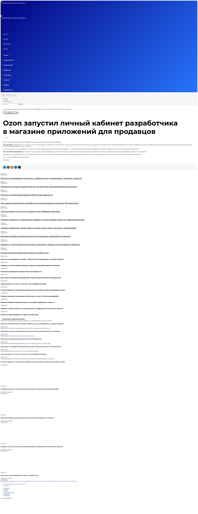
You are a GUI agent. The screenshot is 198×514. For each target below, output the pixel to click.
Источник (6, 160)
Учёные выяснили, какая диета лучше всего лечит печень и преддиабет (39, 228)
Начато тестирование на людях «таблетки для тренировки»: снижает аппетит (41, 178)
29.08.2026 (4, 326)
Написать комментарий (14, 319)
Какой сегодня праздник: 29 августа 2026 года (25, 253)
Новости (6, 98)
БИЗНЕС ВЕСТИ (7, 392)
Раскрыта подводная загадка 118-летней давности (27, 195)
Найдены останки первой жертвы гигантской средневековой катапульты (39, 187)
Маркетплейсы (8, 65)
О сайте (6, 100)
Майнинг (6, 85)
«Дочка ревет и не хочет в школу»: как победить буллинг (30, 211)
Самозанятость (8, 90)
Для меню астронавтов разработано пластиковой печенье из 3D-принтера (39, 203)
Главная (5, 109)
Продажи (6, 80)
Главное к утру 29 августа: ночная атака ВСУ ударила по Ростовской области (40, 244)
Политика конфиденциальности (14, 484)
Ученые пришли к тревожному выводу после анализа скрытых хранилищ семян (43, 220)
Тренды (6, 55)
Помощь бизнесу (9, 60)
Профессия (7, 70)
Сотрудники (7, 75)
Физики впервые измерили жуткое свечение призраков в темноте (36, 236)
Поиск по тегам (7, 101)
